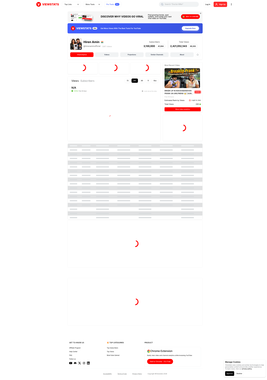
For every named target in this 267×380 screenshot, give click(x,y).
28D (134, 80)
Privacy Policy (137, 374)
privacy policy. (247, 369)
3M (142, 80)
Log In (207, 4)
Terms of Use (122, 374)
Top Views (110, 352)
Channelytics (82, 54)
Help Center (73, 352)
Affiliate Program (75, 348)
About (182, 54)
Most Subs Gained (113, 355)
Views (75, 81)
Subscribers (87, 81)
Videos (106, 54)
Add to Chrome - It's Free (160, 361)
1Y (148, 80)
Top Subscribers (112, 348)
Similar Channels (157, 54)
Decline (239, 373)
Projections (132, 54)
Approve (230, 373)
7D (128, 80)
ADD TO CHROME (192, 16)
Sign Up (222, 4)
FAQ (70, 355)
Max (155, 80)
